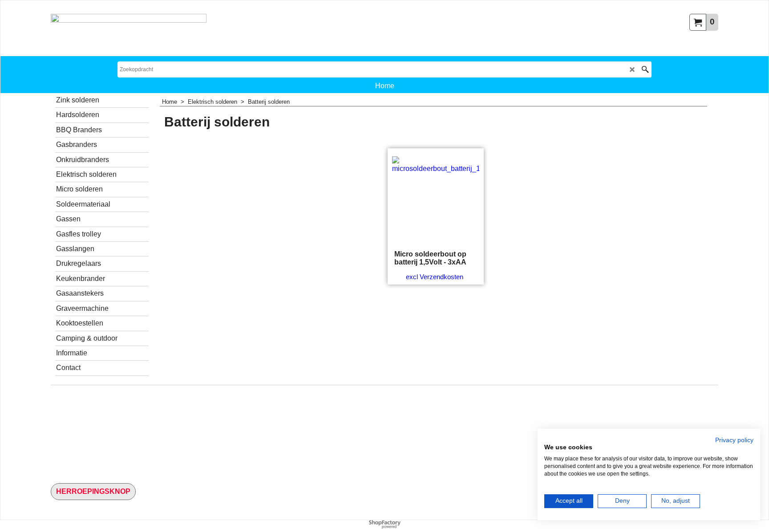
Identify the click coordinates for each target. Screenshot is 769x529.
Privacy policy (734, 440)
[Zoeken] (645, 69)
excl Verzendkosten (434, 277)
